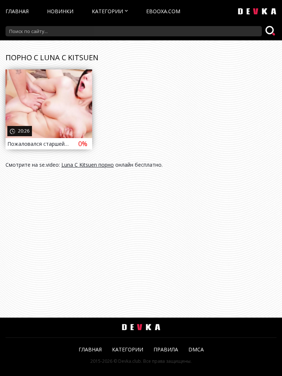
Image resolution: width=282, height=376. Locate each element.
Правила (165, 349)
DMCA (196, 349)
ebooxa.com (163, 11)
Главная (17, 11)
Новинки (60, 11)
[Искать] (270, 31)
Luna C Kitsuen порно (87, 164)
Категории (107, 11)
